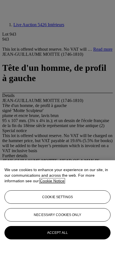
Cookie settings (57, 197)
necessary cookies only (57, 215)
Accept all (57, 233)
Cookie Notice (52, 181)
